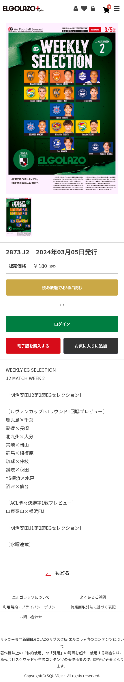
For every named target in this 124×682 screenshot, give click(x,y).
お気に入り (84, 8)
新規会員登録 (75, 8)
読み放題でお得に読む (62, 287)
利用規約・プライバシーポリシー (31, 607)
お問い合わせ (31, 616)
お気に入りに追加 (91, 346)
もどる (62, 572)
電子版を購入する (33, 346)
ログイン (93, 8)
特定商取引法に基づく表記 (93, 607)
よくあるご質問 (93, 597)
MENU (116, 12)
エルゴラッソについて (31, 597)
